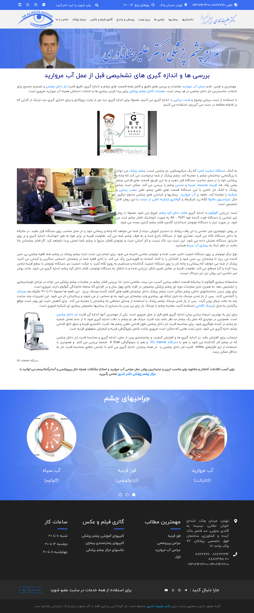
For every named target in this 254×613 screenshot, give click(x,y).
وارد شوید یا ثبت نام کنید (73, 5)
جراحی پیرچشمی (169, 543)
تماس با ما (62, 19)
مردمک (21, 291)
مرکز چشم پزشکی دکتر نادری (137, 374)
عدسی (179, 185)
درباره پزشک (79, 19)
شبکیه (232, 194)
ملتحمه (203, 185)
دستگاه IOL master (164, 342)
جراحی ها (159, 19)
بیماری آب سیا (198, 245)
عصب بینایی (128, 189)
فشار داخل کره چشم (173, 213)
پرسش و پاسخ (125, 19)
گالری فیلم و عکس (101, 19)
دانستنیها (187, 19)
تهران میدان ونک (171, 5)
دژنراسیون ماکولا (220, 199)
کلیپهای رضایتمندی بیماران (105, 543)
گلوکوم (213, 213)
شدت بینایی (181, 100)
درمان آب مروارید (193, 86)
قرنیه (213, 185)
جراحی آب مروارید (168, 550)
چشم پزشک (137, 170)
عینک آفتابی (204, 305)
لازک (178, 557)
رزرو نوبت (144, 19)
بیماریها (173, 19)
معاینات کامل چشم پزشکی (147, 91)
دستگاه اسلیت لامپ (211, 170)
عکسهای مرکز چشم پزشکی (105, 550)
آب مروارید (187, 194)
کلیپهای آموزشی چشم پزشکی (103, 536)
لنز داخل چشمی (57, 86)
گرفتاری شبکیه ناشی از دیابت (160, 199)
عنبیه (192, 185)
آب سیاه (51, 470)
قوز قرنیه (127, 470)
